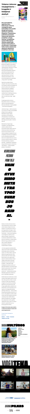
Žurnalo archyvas (24, 21)
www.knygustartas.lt (6, 310)
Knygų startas (4, 313)
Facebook (12, 316)
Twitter (7, 316)
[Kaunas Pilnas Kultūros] (23, 5)
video (19, 335)
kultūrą (19, 398)
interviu (19, 330)
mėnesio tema (21, 329)
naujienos (20, 328)
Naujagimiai (10, 313)
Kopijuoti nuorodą (5, 318)
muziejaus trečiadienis (22, 334)
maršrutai (20, 331)
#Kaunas (14, 406)
